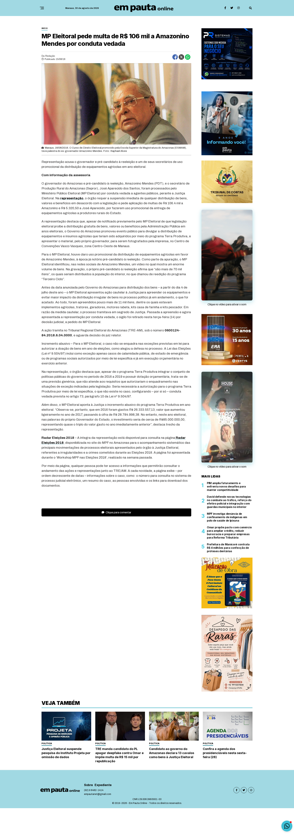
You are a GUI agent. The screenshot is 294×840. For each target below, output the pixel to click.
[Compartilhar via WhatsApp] (187, 57)
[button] (286, 826)
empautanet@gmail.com (97, 792)
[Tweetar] (181, 57)
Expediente (103, 783)
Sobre (88, 783)
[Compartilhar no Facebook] (175, 57)
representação (71, 198)
